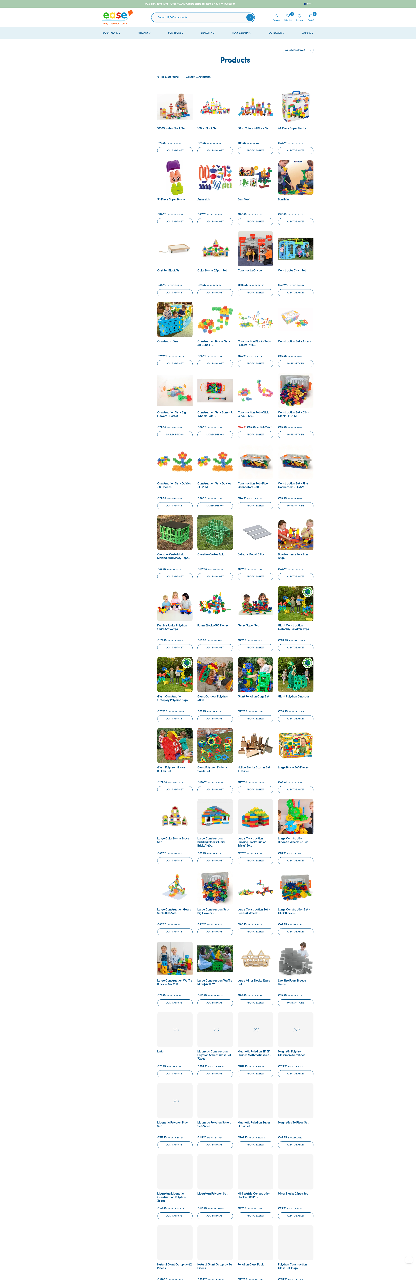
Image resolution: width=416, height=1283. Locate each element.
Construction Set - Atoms (294, 341)
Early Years (110, 33)
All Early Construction (198, 77)
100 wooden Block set (171, 128)
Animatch (203, 199)
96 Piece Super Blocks (171, 199)
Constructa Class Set (292, 270)
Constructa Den (167, 341)
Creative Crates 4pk (210, 554)
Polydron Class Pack (251, 1264)
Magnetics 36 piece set (293, 1122)
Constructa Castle (250, 270)
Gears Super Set (248, 625)
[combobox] (205, 17)
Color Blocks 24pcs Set (212, 270)
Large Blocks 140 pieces (293, 767)
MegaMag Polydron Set (212, 1193)
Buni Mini (283, 199)
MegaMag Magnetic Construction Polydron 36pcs (171, 1197)
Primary (143, 33)
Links (160, 1051)
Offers (307, 33)
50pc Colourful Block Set (253, 128)
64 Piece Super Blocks (292, 128)
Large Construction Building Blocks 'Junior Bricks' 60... (252, 842)
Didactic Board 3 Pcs (251, 554)
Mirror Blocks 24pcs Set (293, 1193)
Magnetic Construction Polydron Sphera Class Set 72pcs (214, 1055)
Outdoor (275, 33)
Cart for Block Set (169, 270)
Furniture (175, 33)
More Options (295, 363)
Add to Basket (175, 150)
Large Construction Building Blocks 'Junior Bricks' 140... (211, 842)
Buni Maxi (244, 199)
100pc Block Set (207, 128)
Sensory (207, 33)
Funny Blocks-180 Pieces (212, 625)
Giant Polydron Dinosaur (293, 696)
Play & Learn (240, 33)
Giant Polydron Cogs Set (253, 696)
